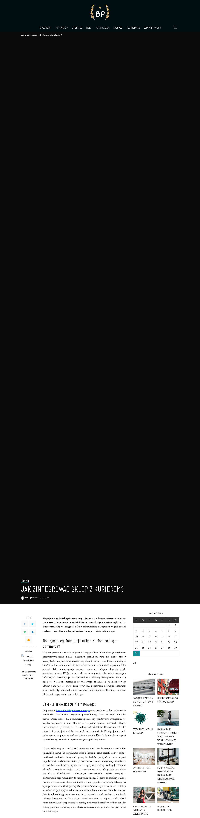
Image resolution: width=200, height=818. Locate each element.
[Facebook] (24, 624)
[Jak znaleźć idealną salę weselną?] (144, 756)
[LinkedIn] (32, 632)
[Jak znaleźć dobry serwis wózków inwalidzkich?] (28, 661)
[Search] (175, 27)
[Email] (28, 639)
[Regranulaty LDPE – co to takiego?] (144, 718)
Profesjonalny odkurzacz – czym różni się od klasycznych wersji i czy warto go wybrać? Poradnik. (167, 736)
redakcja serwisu (31, 598)
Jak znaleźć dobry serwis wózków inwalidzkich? (28, 675)
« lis (135, 663)
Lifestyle (25, 581)
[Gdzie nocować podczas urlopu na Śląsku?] (168, 687)
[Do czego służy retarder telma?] (168, 795)
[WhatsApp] (24, 632)
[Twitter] (32, 624)
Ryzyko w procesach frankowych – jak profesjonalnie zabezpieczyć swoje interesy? (166, 775)
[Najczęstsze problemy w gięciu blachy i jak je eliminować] (144, 687)
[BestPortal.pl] (100, 12)
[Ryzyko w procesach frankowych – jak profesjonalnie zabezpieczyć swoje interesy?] (168, 756)
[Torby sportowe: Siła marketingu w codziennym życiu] (144, 795)
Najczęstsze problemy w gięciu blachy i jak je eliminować (143, 702)
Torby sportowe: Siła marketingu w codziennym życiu (142, 810)
